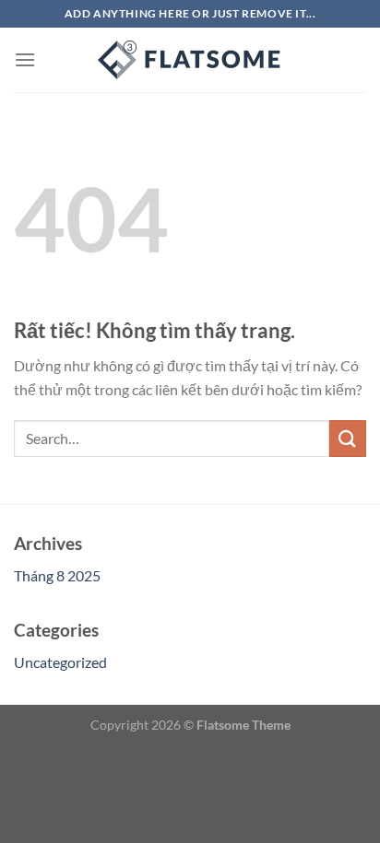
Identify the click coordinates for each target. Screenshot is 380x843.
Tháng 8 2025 (57, 575)
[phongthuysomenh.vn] (190, 60)
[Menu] (25, 59)
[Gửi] (347, 438)
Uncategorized (60, 662)
